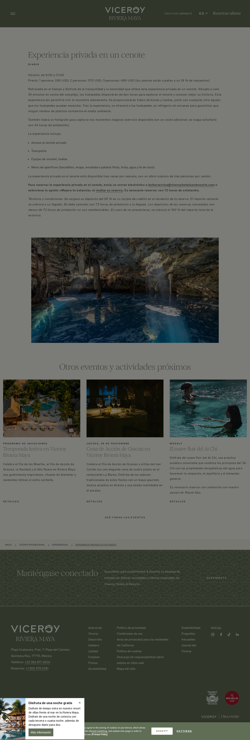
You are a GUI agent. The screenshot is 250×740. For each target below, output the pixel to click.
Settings (184, 731)
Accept (162, 731)
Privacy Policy (99, 734)
